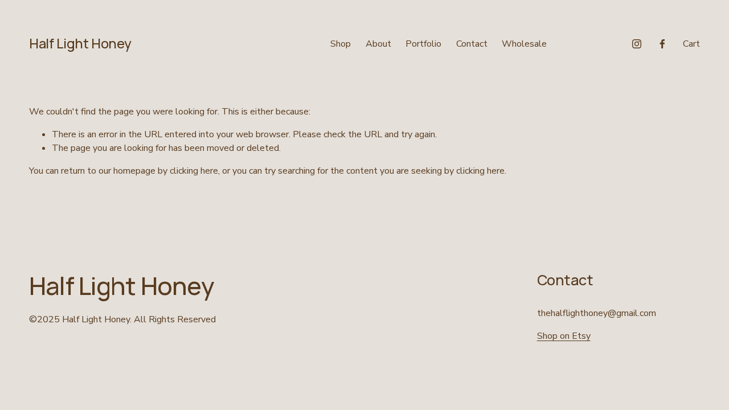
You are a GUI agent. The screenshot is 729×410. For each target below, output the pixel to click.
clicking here (194, 171)
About (378, 44)
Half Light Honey (80, 43)
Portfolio (423, 44)
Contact (472, 44)
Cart (691, 44)
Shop (340, 44)
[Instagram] (636, 44)
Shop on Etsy (564, 336)
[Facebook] (662, 44)
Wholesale (524, 44)
